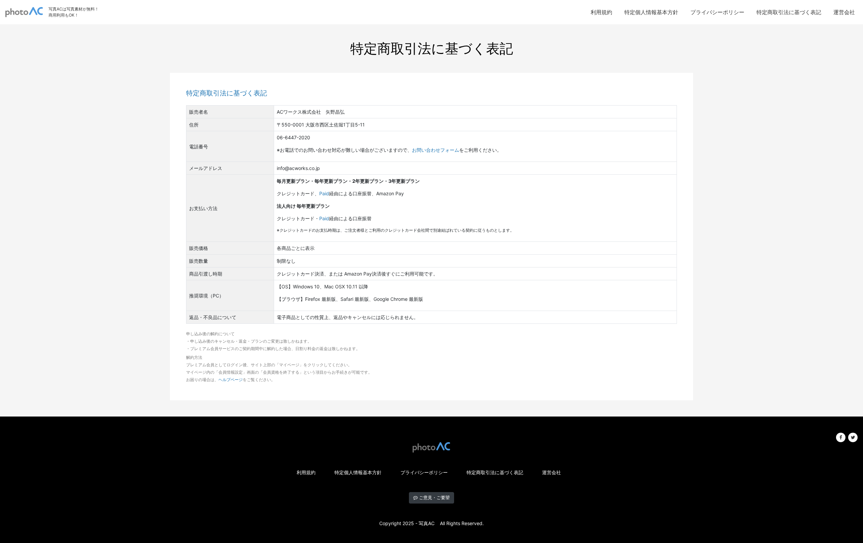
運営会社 (844, 12)
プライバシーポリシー (717, 12)
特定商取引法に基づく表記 (788, 12)
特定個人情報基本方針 (651, 12)
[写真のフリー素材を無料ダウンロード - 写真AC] (24, 12)
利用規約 (601, 12)
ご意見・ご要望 (434, 497)
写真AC (427, 523)
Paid (324, 193)
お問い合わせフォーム (435, 150)
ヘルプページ (230, 379)
